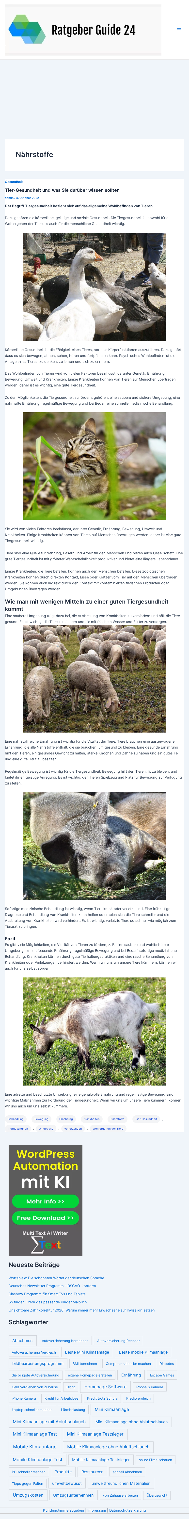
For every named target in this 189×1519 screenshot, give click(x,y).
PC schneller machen (29, 1472)
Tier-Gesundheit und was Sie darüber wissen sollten (62, 190)
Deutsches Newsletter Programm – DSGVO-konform (52, 1286)
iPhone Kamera (24, 1398)
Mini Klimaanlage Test (35, 1434)
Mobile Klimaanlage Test (37, 1459)
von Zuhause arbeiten (120, 1495)
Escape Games (162, 1375)
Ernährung (66, 1119)
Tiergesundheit (18, 1128)
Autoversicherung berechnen (65, 1341)
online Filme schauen (155, 1460)
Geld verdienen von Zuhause (35, 1387)
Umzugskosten (28, 1495)
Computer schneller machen (128, 1363)
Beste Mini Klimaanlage (87, 1352)
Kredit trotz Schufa (102, 1398)
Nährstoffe (117, 1119)
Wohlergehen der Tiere (108, 1128)
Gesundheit (14, 182)
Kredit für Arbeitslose (61, 1398)
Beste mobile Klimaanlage (143, 1352)
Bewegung (41, 1119)
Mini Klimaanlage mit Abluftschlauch (49, 1421)
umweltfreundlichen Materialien (121, 1483)
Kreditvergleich (138, 1398)
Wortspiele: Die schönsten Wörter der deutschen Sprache (56, 1278)
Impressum (96, 1510)
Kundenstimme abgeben (63, 1510)
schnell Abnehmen (127, 1472)
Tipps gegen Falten (27, 1483)
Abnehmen (22, 1340)
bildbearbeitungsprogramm (37, 1363)
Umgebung (46, 1128)
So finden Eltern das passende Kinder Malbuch (48, 1302)
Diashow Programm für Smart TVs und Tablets (47, 1294)
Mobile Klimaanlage (35, 1447)
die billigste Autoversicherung (35, 1375)
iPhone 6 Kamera (149, 1387)
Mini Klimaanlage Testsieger (95, 1434)
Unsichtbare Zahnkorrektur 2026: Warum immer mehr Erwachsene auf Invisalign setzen (82, 1310)
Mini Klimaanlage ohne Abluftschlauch (131, 1421)
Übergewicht (157, 1495)
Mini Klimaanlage (112, 1409)
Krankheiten (92, 1119)
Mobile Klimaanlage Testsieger (101, 1459)
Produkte (63, 1471)
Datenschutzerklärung (127, 1510)
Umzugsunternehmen (73, 1495)
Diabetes (166, 1363)
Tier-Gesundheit (146, 1119)
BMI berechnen (85, 1363)
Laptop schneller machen (32, 1409)
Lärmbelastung (73, 1409)
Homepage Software (105, 1386)
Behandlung (16, 1119)
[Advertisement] (94, 96)
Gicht (70, 1387)
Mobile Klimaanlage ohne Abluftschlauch (108, 1446)
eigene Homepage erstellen (90, 1375)
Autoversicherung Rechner (118, 1341)
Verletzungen (73, 1128)
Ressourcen (92, 1471)
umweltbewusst (67, 1483)
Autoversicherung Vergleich (34, 1352)
